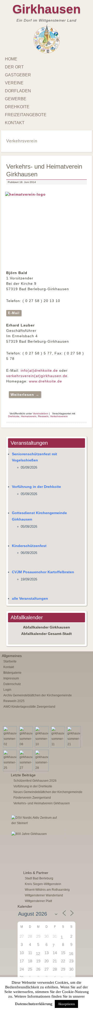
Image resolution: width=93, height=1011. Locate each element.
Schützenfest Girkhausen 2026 (35, 780)
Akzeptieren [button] (66, 1004)
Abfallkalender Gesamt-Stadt (46, 634)
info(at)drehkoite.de (39, 370)
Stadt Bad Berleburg (39, 878)
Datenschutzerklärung (33, 1004)
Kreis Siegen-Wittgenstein (43, 884)
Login (7, 689)
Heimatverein (28, 416)
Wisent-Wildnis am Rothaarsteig (47, 889)
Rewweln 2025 (14, 701)
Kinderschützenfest (29, 546)
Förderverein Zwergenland (32, 797)
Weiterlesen (25, 395)
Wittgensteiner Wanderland (44, 895)
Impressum (11, 678)
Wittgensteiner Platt (38, 901)
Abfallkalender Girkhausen (46, 627)
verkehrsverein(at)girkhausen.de (36, 376)
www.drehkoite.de (45, 381)
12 (38, 953)
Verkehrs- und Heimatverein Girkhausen (41, 803)
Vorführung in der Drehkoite (36, 487)
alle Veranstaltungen (30, 598)
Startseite (10, 661)
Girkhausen (46, 9)
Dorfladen (18, 91)
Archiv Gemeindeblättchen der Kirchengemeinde (37, 695)
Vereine (14, 83)
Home (11, 59)
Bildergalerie (12, 673)
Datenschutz (12, 684)
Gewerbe (15, 99)
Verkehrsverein (59, 416)
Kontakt (15, 123)
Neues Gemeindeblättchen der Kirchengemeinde (47, 792)
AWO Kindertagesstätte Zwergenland (29, 706)
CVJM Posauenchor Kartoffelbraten (43, 572)
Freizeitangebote (26, 115)
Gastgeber (18, 75)
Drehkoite (17, 107)
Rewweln (43, 416)
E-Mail (14, 313)
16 (71, 953)
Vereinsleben (40, 413)
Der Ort (14, 67)
